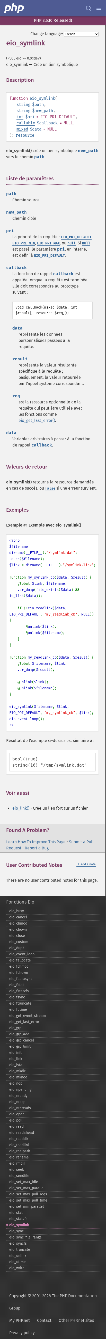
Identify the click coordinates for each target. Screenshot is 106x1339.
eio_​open (16, 1114)
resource (25, 135)
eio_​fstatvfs (19, 991)
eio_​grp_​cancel (21, 1040)
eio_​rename (19, 1157)
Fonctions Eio (20, 902)
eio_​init (15, 1052)
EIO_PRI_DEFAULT (76, 237)
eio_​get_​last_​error (24, 1022)
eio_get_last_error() (37, 420)
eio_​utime (17, 1262)
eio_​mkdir (17, 1071)
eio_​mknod (18, 1077)
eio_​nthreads (20, 1108)
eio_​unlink (17, 1256)
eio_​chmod (18, 923)
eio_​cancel (18, 917)
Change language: (46, 33)
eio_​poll (15, 1120)
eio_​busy (16, 911)
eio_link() (20, 808)
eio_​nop (15, 1083)
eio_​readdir (18, 1139)
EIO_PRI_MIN (23, 243)
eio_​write (16, 1268)
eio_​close (17, 936)
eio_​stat (16, 1213)
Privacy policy (22, 1332)
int (19, 116)
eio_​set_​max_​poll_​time (28, 1200)
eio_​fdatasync (20, 979)
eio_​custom (18, 942)
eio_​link (15, 1059)
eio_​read (16, 1126)
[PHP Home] (14, 8)
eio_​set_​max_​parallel (27, 1188)
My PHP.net (19, 1320)
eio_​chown (18, 929)
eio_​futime (18, 1009)
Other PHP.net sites (76, 1320)
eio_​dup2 (16, 948)
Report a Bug (37, 848)
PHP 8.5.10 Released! (53, 20)
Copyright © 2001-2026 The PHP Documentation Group (53, 1302)
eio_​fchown (18, 972)
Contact (44, 1320)
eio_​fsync (17, 997)
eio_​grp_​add (19, 1034)
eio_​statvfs (18, 1219)
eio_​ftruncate (20, 1003)
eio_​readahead (21, 1132)
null (71, 243)
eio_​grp (15, 1028)
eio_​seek (16, 1169)
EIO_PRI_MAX (48, 243)
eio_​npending (20, 1089)
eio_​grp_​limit (20, 1046)
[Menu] (99, 8)
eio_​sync (16, 1231)
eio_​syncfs (18, 1243)
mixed (22, 129)
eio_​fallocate (20, 960)
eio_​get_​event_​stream (27, 1016)
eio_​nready (18, 1096)
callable (25, 123)
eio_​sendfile (19, 1176)
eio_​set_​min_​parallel (26, 1206)
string (23, 104)
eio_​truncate (19, 1249)
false (50, 488)
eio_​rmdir (17, 1163)
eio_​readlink (19, 1145)
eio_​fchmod (19, 966)
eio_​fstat (16, 985)
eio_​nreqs (17, 1102)
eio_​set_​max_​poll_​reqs (28, 1194)
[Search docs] (88, 8)
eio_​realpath (19, 1151)
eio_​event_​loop (21, 954)
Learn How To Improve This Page (36, 841)
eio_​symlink (19, 1225)
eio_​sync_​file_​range (25, 1237)
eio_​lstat (16, 1065)
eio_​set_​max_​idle (23, 1182)
